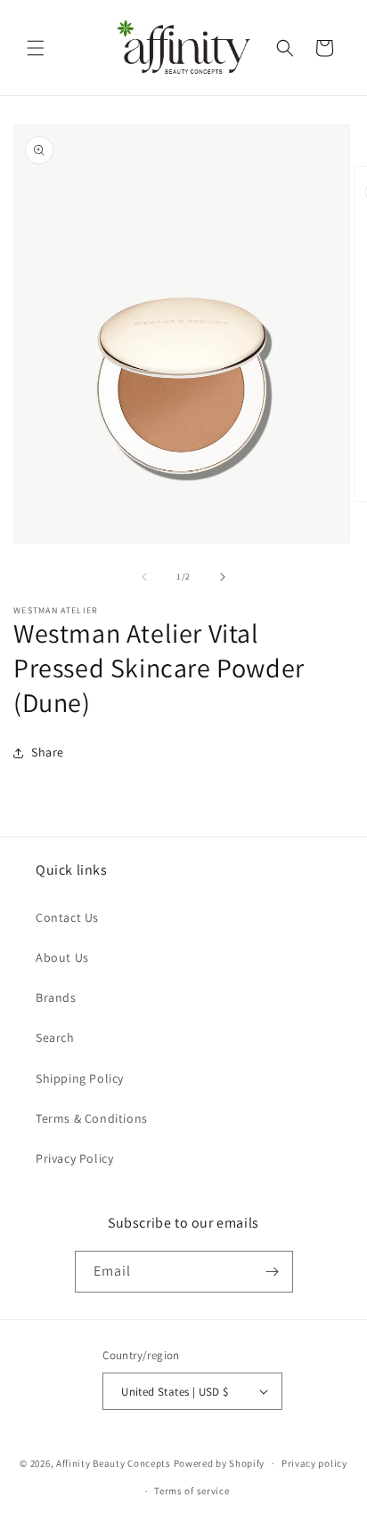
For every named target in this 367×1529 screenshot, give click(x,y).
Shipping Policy (80, 1078)
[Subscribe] (272, 1272)
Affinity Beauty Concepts (113, 1463)
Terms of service (191, 1491)
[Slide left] (144, 576)
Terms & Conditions (92, 1118)
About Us (62, 957)
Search (55, 1037)
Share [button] (47, 752)
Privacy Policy (74, 1158)
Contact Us (67, 917)
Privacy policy (314, 1463)
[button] (35, 48)
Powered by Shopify (219, 1463)
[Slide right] (222, 576)
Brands (56, 997)
